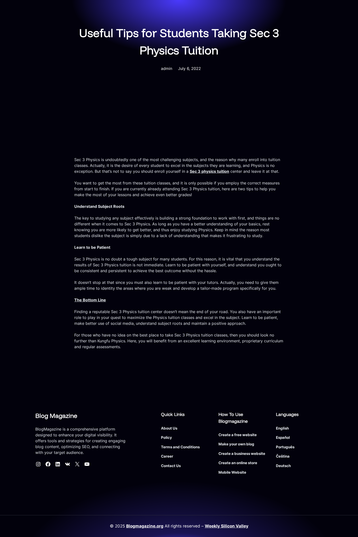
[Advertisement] (179, 120)
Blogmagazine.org (144, 526)
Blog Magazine (56, 415)
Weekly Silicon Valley (226, 526)
